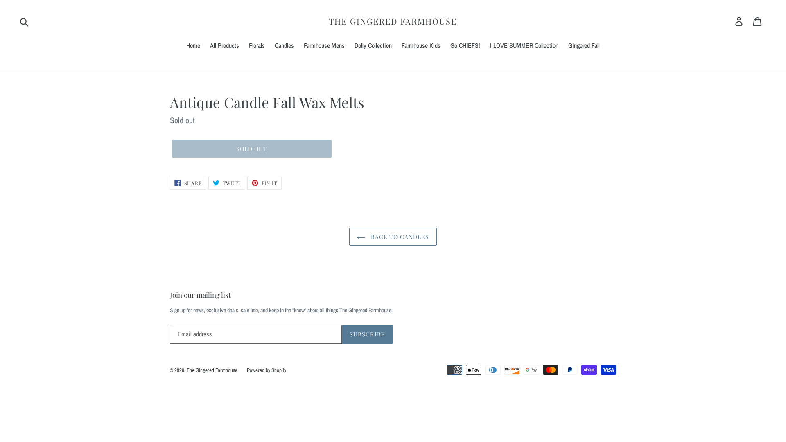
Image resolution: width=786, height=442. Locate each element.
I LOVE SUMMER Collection (524, 45)
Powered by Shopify (266, 370)
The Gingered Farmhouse (393, 21)
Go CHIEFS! (465, 45)
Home (193, 45)
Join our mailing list (200, 295)
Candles (284, 45)
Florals (257, 45)
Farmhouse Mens (324, 45)
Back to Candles (399, 237)
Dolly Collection (373, 45)
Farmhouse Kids (421, 45)
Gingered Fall (584, 45)
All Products (224, 45)
